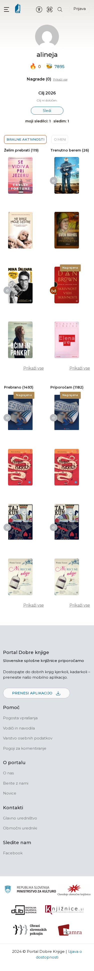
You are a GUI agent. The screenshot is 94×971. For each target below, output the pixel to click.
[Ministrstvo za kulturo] (30, 890)
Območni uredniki (20, 828)
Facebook (13, 853)
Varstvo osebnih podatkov (27, 738)
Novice (9, 793)
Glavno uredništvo (20, 818)
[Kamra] (70, 930)
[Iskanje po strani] (60, 9)
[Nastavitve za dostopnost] (39, 9)
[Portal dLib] (24, 910)
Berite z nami (15, 783)
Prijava (79, 8)
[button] (6, 9)
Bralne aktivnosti (25, 139)
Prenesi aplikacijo (32, 693)
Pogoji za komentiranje (24, 748)
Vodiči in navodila (19, 728)
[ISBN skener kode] (50, 9)
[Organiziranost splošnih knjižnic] (74, 890)
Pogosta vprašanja (20, 718)
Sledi (47, 110)
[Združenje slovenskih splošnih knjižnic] (64, 910)
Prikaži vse (60, 79)
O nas (8, 773)
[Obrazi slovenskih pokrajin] (30, 930)
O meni (60, 139)
